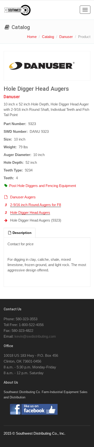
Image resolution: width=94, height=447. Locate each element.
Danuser (66, 37)
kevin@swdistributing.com (35, 336)
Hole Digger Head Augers (30, 212)
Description (22, 233)
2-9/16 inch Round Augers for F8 (35, 205)
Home (32, 37)
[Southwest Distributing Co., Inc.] (17, 10)
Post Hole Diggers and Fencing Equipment (42, 186)
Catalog (48, 37)
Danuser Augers (23, 197)
